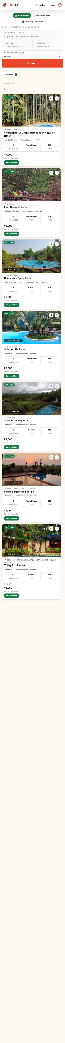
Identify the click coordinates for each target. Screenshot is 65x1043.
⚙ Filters (10, 74)
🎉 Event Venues (42, 15)
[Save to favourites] (56, 98)
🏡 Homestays (22, 15)
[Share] (51, 98)
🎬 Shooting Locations (32, 21)
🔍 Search (32, 63)
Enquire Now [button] (11, 162)
